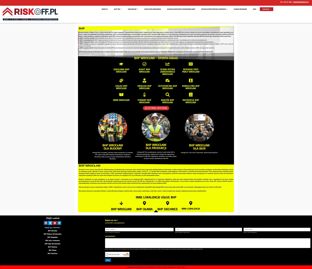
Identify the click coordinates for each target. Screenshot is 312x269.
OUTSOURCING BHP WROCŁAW (167, 87)
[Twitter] (50, 223)
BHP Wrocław (52, 231)
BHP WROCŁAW (121, 209)
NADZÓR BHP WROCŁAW (167, 101)
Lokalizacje (265, 9)
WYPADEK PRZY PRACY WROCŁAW (190, 70)
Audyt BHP (117, 9)
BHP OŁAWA (144, 209)
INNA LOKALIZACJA (191, 208)
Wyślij (108, 260)
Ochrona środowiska (240, 9)
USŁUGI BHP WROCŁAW (121, 87)
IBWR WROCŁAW (121, 99)
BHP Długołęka (52, 237)
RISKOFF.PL (105, 9)
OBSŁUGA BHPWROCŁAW (144, 87)
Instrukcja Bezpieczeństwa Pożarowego (213, 9)
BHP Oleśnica (52, 247)
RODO (254, 9)
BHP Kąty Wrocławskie (52, 244)
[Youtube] (55, 223)
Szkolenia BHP (132, 9)
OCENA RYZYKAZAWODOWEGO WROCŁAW (167, 71)
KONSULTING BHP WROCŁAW (191, 87)
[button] (118, 9)
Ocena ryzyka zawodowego (152, 9)
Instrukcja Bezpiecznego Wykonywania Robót (181, 9)
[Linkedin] (59, 223)
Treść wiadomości (110, 236)
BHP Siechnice (52, 253)
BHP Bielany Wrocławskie (52, 234)
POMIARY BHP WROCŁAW (144, 101)
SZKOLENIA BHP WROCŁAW (121, 70)
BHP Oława (52, 250)
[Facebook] (46, 223)
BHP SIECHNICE (167, 209)
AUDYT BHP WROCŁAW (144, 70)
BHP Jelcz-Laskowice (52, 240)
